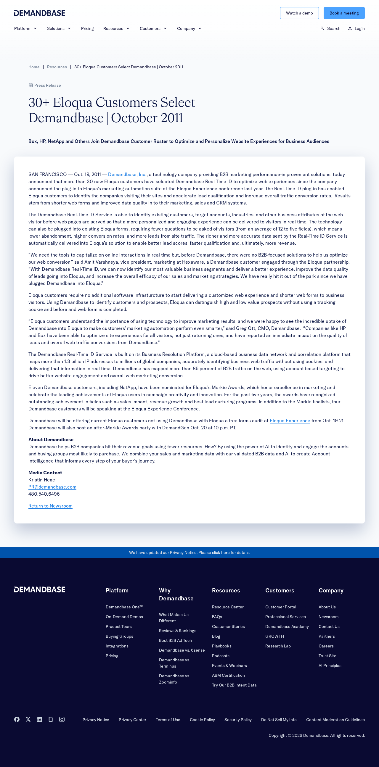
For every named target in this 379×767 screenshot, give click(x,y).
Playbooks (222, 646)
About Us (327, 607)
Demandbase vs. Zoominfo (174, 679)
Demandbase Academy (287, 626)
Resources (113, 28)
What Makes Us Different (174, 617)
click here (221, 552)
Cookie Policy (202, 719)
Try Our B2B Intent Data (234, 685)
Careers (326, 646)
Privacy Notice (96, 719)
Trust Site (327, 655)
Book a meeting (344, 13)
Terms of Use (168, 719)
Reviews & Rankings (177, 630)
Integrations (117, 646)
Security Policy (238, 719)
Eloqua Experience (290, 420)
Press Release (47, 85)
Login (360, 28)
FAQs (217, 616)
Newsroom (329, 616)
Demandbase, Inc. (127, 174)
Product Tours (119, 626)
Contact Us (329, 626)
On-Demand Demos (124, 616)
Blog (216, 636)
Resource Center (228, 607)
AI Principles (330, 665)
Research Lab (278, 646)
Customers (150, 28)
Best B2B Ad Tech (175, 640)
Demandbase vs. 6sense (182, 650)
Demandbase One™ (124, 607)
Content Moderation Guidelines (335, 719)
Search (334, 28)
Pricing (87, 28)
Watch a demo (299, 13)
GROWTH (274, 636)
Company (186, 28)
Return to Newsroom (50, 506)
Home (34, 67)
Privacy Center (132, 719)
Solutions (56, 28)
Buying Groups (119, 636)
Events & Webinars (229, 665)
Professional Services (285, 616)
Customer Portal (280, 607)
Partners (327, 636)
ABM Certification (228, 675)
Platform (22, 28)
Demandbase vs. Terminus (174, 663)
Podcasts (220, 655)
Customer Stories (228, 626)
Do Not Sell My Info (279, 719)
